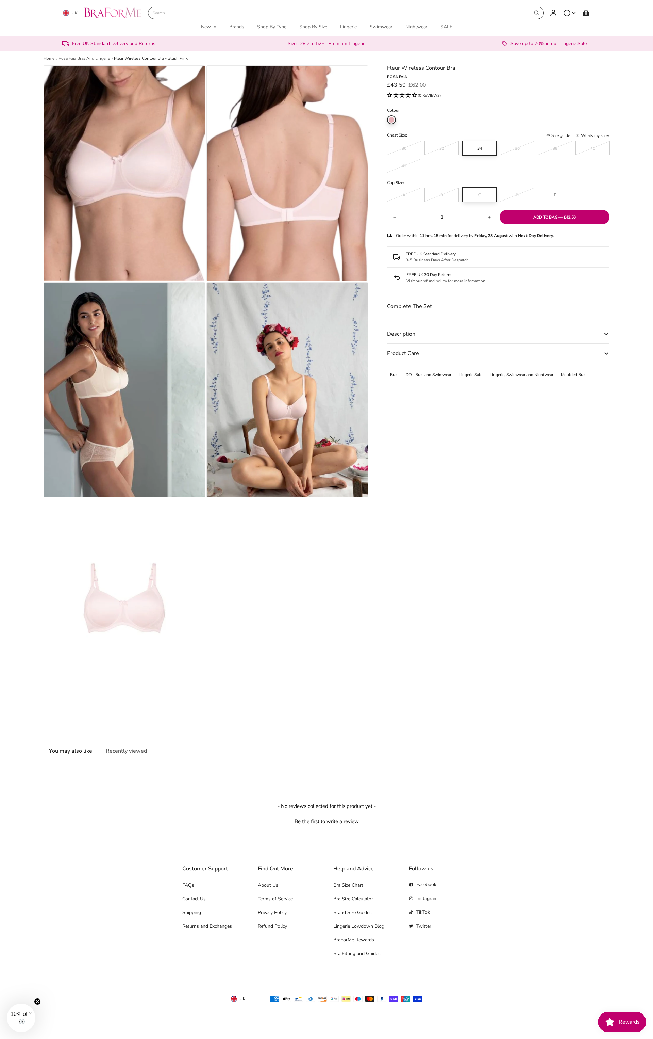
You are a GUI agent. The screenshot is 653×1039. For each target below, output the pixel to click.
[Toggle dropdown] (569, 13)
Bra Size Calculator (353, 899)
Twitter (423, 926)
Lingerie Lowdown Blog (358, 926)
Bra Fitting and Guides (357, 953)
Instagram (427, 898)
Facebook (426, 884)
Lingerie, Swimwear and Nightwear (521, 375)
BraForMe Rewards (353, 940)
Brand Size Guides (352, 912)
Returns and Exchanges (207, 926)
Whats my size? (595, 135)
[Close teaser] (37, 1001)
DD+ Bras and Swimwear (428, 375)
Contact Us (194, 899)
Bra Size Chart (348, 885)
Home (49, 58)
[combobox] (346, 13)
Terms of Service (275, 899)
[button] (414, 95)
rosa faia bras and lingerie (84, 58)
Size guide (560, 135)
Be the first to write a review (327, 821)
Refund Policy (272, 926)
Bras (394, 375)
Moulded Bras (573, 375)
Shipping (191, 912)
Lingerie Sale (470, 375)
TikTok (423, 912)
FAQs (188, 885)
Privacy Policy (272, 912)
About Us (268, 885)
